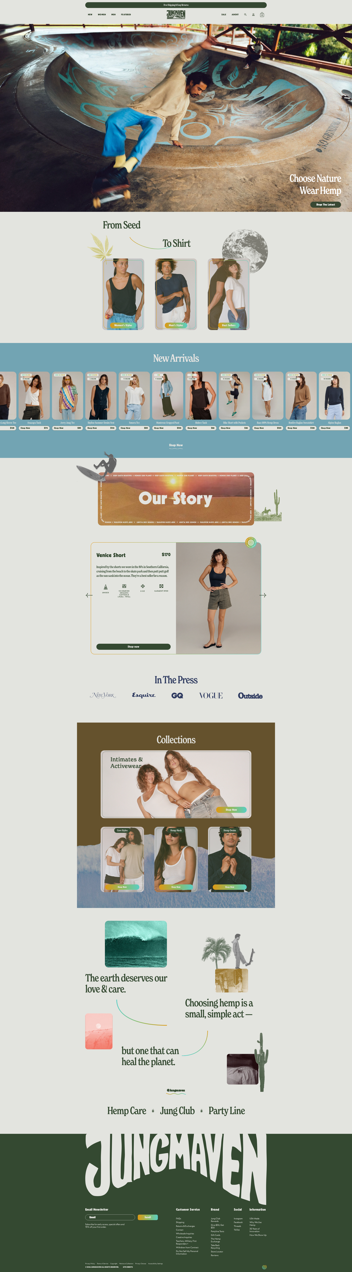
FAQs (178, 1218)
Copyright (113, 1264)
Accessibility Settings (155, 1264)
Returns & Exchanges (185, 1226)
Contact (179, 1229)
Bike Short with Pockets (67, 422)
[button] (245, 14)
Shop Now (176, 445)
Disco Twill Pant (301, 422)
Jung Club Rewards (215, 1219)
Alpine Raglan (167, 422)
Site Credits (128, 1267)
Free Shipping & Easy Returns (176, 4)
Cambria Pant (267, 422)
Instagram (238, 1218)
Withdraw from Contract (187, 1247)
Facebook (238, 1222)
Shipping (180, 1222)
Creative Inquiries (184, 1237)
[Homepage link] (176, 14)
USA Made (254, 1218)
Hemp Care (126, 1110)
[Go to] (99, 118)
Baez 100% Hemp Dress (101, 422)
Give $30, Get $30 (217, 1226)
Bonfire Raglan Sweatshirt (134, 422)
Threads (237, 1226)
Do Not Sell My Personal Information (187, 1252)
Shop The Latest (325, 204)
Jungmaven (96, 1267)
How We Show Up (258, 1235)
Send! (148, 1217)
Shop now (133, 646)
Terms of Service (102, 1264)
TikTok (237, 1229)
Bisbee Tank (34, 422)
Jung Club (177, 1110)
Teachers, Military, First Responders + (186, 1242)
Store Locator (217, 1251)
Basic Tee (334, 422)
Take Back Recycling (215, 1246)
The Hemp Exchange (216, 1240)
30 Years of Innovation (255, 1230)
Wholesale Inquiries (185, 1233)
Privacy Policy (90, 1264)
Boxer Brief (234, 422)
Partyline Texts (217, 1231)
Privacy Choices (140, 1264)
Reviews (214, 1255)
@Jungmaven (176, 1090)
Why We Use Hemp (256, 1223)
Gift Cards (215, 1235)
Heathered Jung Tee (201, 422)
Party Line (227, 1110)
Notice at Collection (126, 1264)
